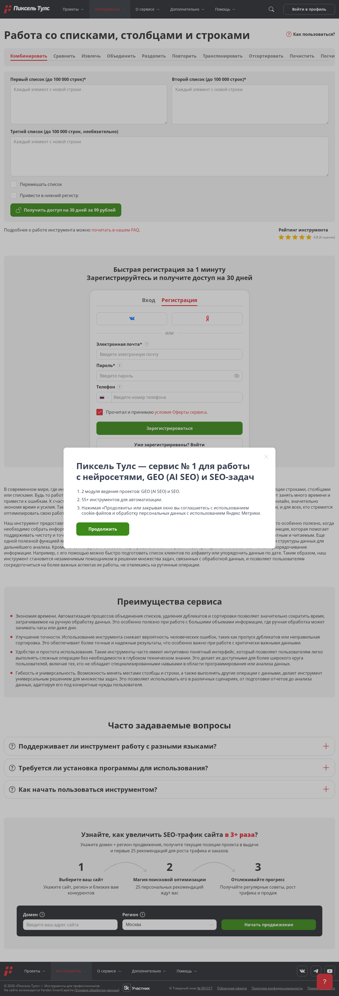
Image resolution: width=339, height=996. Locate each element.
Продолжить (102, 529)
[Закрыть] (266, 456)
